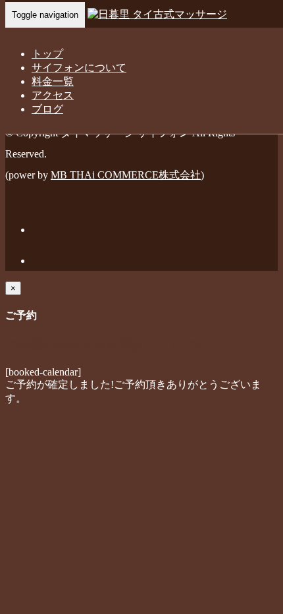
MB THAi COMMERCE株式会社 (126, 175)
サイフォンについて (79, 67)
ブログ (47, 109)
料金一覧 (53, 81)
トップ (47, 53)
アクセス (53, 95)
